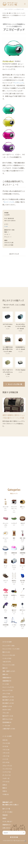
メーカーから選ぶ (7, 812)
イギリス (4, 753)
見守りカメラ (6, 719)
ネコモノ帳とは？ (7, 821)
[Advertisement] (14, 271)
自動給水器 (5, 677)
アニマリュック (18, 83)
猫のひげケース (6, 716)
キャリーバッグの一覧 (15, 384)
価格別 (4, 818)
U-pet (6, 226)
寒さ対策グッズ (6, 703)
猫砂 (3, 668)
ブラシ (4, 713)
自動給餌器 (5, 681)
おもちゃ (4, 709)
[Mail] (17, 837)
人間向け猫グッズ (7, 729)
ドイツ (4, 759)
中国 (3, 791)
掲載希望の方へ (6, 825)
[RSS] (14, 837)
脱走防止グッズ (6, 697)
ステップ (4, 693)
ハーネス (4, 725)
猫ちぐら (4, 652)
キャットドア (6, 690)
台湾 (3, 785)
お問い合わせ (6, 828)
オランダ (4, 762)
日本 (3, 740)
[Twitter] (12, 837)
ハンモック (5, 658)
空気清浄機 (5, 722)
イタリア (4, 756)
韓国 (3, 788)
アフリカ (4, 781)
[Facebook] (10, 837)
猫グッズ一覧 (6, 809)
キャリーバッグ (9, 202)
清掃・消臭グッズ (7, 671)
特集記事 (4, 815)
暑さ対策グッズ (6, 700)
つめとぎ (4, 662)
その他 (4, 794)
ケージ (4, 684)
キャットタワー (6, 646)
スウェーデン (6, 765)
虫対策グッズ (6, 706)
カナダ (4, 746)
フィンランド (6, 769)
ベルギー (4, 778)
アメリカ (4, 743)
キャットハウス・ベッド (9, 649)
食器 (3, 674)
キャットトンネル (7, 655)
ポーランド (5, 775)
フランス (4, 750)
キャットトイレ (6, 665)
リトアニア (5, 772)
